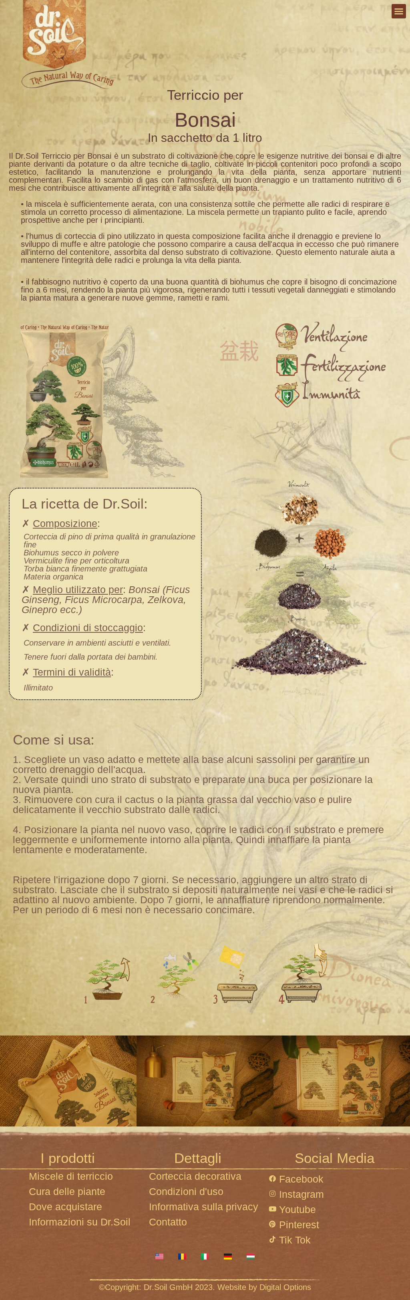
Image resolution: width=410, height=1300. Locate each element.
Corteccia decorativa (195, 1176)
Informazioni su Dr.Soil (80, 1221)
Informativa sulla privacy (203, 1206)
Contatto (168, 1221)
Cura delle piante (67, 1191)
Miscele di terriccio (71, 1176)
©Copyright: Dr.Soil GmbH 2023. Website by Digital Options (205, 1287)
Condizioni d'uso (186, 1191)
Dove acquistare (65, 1206)
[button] (399, 11)
